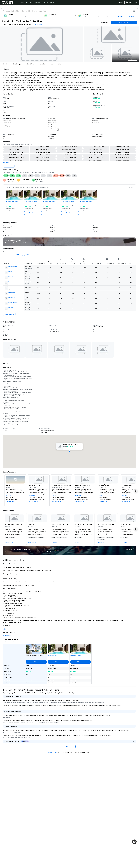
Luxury (52, 2)
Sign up (131, 2)
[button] (41, 44)
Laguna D (10, 287)
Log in (135, 2)
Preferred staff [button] (40, 537)
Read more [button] (9, 495)
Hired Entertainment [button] (10, 537)
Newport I (10, 307)
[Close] (134, 11)
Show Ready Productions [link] (60, 524)
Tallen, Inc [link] (31, 524)
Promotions (29, 2)
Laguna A (10, 271)
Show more (6, 162)
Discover (46, 2)
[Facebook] (4, 629)
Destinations (38, 2)
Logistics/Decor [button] (32, 537)
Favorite (105, 22)
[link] (14, 518)
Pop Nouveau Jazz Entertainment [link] (14, 524)
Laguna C (10, 282)
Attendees (6, 252)
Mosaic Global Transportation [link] (84, 524)
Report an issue (53, 752)
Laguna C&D (11, 297)
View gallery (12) (133, 59)
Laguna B (10, 276)
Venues (22, 2)
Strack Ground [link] (126, 524)
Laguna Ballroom (12, 266)
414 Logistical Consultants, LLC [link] (107, 524)
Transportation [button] (78, 537)
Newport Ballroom (13, 302)
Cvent (2, 6)
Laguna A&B (11, 292)
